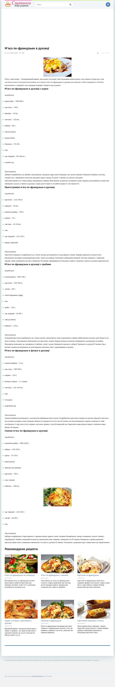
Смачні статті (8, 578)
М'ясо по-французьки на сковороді (20, 575)
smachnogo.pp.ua (37, 676)
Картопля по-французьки (88, 575)
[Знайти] (70, 4)
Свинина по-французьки (51, 620)
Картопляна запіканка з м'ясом (90, 620)
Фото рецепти (81, 623)
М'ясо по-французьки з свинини (54, 575)
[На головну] (18, 4)
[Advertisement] (57, 26)
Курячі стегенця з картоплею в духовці (18, 621)
